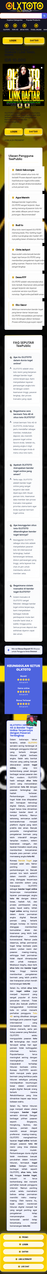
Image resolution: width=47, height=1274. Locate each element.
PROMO (25, 1238)
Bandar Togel (25, 860)
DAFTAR (34, 40)
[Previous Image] (5, 85)
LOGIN (12, 40)
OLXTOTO (32, 743)
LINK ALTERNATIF (25, 1259)
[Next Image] (42, 85)
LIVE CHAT (25, 1266)
